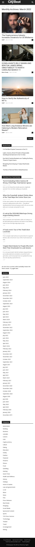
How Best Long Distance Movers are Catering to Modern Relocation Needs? (17, 128)
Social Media (6, 508)
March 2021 (6, 378)
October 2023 (7, 301)
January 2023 (6, 325)
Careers (5, 437)
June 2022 (6, 338)
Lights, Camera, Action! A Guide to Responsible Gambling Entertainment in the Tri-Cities (16, 153)
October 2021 (7, 359)
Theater (5, 521)
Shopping (5, 506)
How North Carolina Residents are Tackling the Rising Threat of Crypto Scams (18, 159)
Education (6, 450)
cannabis (5, 434)
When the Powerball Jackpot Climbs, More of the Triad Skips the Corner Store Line (18, 196)
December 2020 (7, 386)
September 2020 (7, 394)
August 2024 (6, 282)
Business (5, 431)
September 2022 (7, 330)
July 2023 (5, 309)
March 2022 (6, 346)
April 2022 (6, 343)
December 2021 (7, 354)
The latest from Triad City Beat (11, 177)
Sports (5, 513)
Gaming (5, 471)
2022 (8, 6)
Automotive (6, 426)
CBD (4, 439)
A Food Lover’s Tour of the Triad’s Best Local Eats (16, 231)
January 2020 (6, 412)
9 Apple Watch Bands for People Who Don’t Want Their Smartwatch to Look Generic (18, 247)
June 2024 (6, 285)
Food (4, 466)
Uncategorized (7, 527)
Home (3, 6)
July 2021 (5, 367)
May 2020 (6, 404)
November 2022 (7, 327)
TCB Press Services (8, 516)
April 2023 (6, 317)
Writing (5, 529)
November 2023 (7, 298)
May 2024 (6, 288)
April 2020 (6, 407)
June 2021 (6, 370)
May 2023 (6, 314)
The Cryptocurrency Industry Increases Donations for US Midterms (17, 36)
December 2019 (7, 415)
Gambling (5, 468)
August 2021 (6, 364)
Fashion (5, 455)
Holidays (5, 482)
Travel (4, 524)
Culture (4, 60)
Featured (4, 122)
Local (4, 490)
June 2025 (6, 277)
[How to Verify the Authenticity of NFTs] (17, 86)
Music (4, 492)
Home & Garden (7, 484)
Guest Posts (6, 474)
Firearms (5, 460)
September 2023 (7, 303)
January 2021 (6, 383)
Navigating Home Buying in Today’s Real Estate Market (16, 164)
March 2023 (6, 319)
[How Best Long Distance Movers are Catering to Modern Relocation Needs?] (17, 115)
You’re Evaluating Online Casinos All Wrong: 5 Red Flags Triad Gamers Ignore (17, 182)
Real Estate (6, 503)
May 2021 (6, 372)
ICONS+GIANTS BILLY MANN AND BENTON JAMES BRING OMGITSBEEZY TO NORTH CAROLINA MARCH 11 (16, 66)
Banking (4, 32)
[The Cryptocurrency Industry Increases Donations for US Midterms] (17, 22)
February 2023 (7, 322)
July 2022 (5, 335)
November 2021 (7, 356)
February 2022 (7, 349)
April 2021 (6, 375)
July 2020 (5, 399)
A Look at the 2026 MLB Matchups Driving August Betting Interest (17, 214)
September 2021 (7, 362)
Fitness (5, 463)
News (4, 495)
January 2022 (6, 351)
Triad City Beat (26, 541)
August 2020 (6, 396)
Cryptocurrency (7, 442)
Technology (6, 519)
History (5, 479)
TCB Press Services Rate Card (13, 541)
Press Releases (7, 500)
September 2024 (7, 280)
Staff (3, 39)
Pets (4, 498)
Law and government (9, 487)
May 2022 (6, 341)
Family (5, 452)
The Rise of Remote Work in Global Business (15, 170)
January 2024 (6, 293)
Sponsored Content (8, 511)
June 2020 (6, 402)
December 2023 (7, 295)
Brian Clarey (5, 72)
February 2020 (7, 410)
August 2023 (6, 306)
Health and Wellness (9, 476)
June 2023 (6, 311)
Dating (5, 447)
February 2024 (7, 290)
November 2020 (7, 388)
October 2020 (7, 391)
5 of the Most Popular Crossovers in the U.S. (15, 149)
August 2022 (6, 333)
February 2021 (7, 380)
